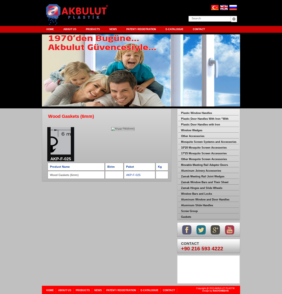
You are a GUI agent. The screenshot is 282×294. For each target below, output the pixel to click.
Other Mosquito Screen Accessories (204, 159)
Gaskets (186, 216)
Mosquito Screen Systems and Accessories (208, 141)
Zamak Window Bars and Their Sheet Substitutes (204, 183)
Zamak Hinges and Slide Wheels (201, 188)
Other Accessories (192, 136)
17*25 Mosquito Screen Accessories (204, 153)
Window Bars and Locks (196, 193)
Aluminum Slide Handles (197, 205)
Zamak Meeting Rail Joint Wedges (202, 176)
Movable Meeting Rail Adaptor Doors (204, 164)
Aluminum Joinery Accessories (201, 170)
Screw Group (189, 211)
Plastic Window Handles (196, 113)
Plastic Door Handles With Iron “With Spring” (205, 119)
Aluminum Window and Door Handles (205, 199)
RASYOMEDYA (221, 290)
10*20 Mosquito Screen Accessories (204, 147)
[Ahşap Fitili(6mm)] (61, 155)
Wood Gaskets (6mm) (64, 175)
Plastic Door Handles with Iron (200, 124)
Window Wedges (191, 130)
